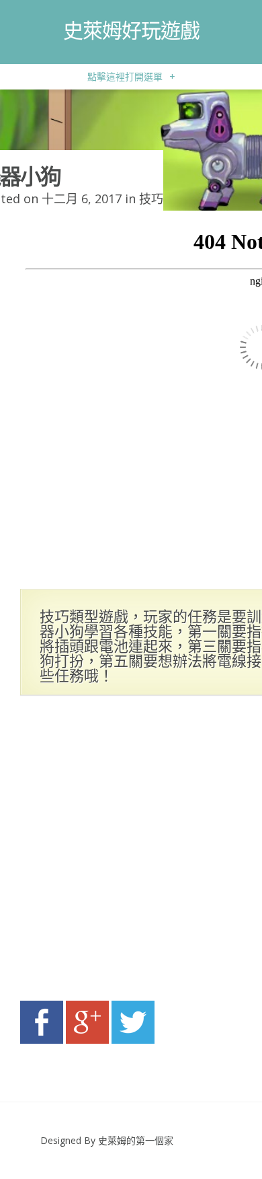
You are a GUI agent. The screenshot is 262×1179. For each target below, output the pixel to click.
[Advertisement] (131, 852)
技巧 (151, 198)
